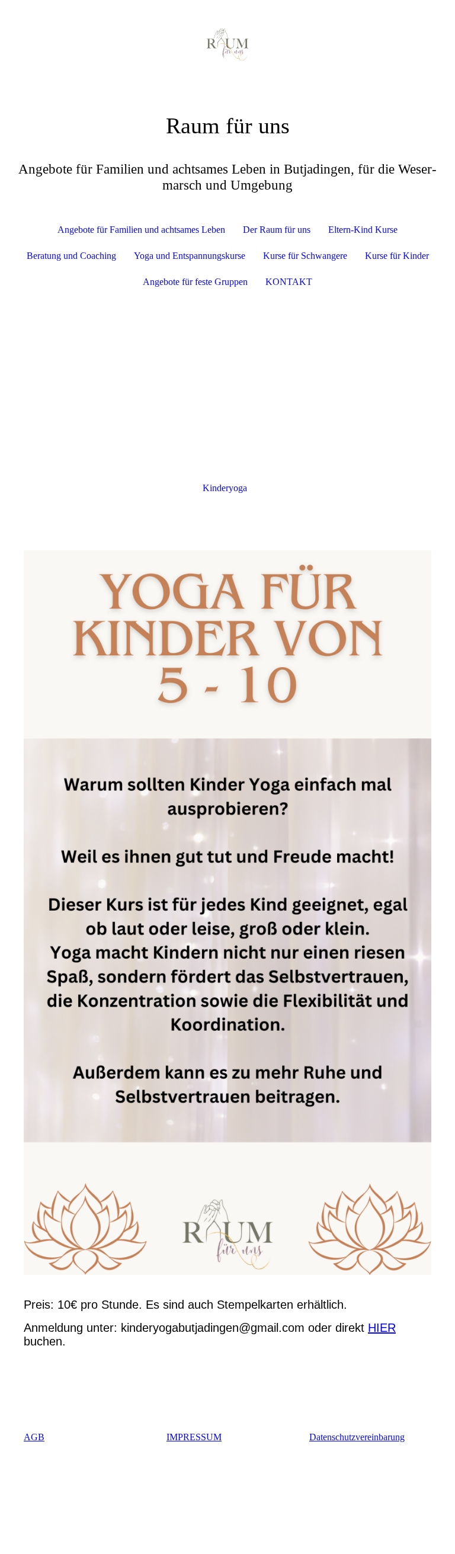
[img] (227, 44)
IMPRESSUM (194, 1437)
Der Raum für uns (276, 230)
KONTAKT (288, 282)
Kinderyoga (225, 488)
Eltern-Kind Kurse (363, 230)
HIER (382, 1327)
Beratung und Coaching (71, 256)
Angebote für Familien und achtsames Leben (141, 230)
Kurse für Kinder (397, 256)
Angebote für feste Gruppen (195, 282)
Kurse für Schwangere (305, 256)
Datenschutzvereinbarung (357, 1437)
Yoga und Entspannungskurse (189, 256)
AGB (34, 1437)
